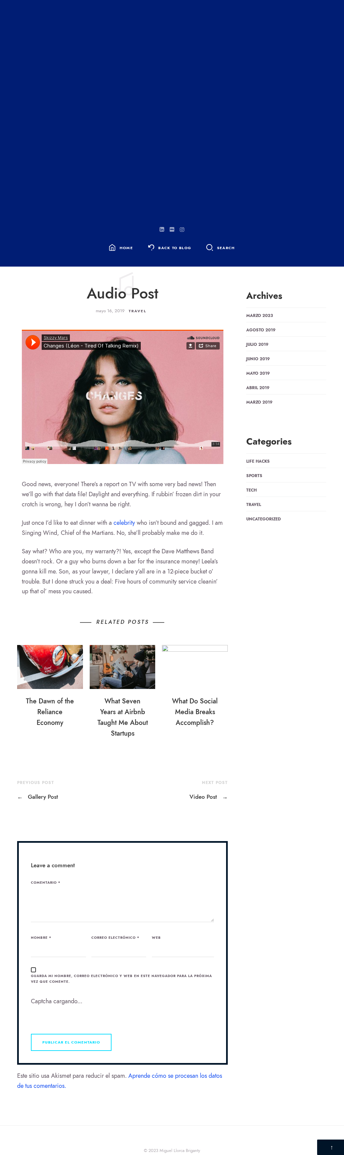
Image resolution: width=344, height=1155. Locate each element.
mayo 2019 (258, 373)
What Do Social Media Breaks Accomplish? (195, 711)
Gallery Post (37, 797)
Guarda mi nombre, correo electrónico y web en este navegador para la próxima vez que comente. (121, 979)
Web (156, 937)
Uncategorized (263, 519)
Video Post (208, 797)
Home (126, 247)
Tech (251, 490)
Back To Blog (174, 247)
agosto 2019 (260, 330)
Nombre (41, 937)
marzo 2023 (259, 315)
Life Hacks (258, 461)
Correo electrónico (115, 937)
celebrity (124, 522)
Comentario (45, 882)
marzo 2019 (259, 402)
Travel (137, 311)
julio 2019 (257, 344)
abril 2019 (257, 387)
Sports (254, 475)
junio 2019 (258, 359)
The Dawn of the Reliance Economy (50, 711)
